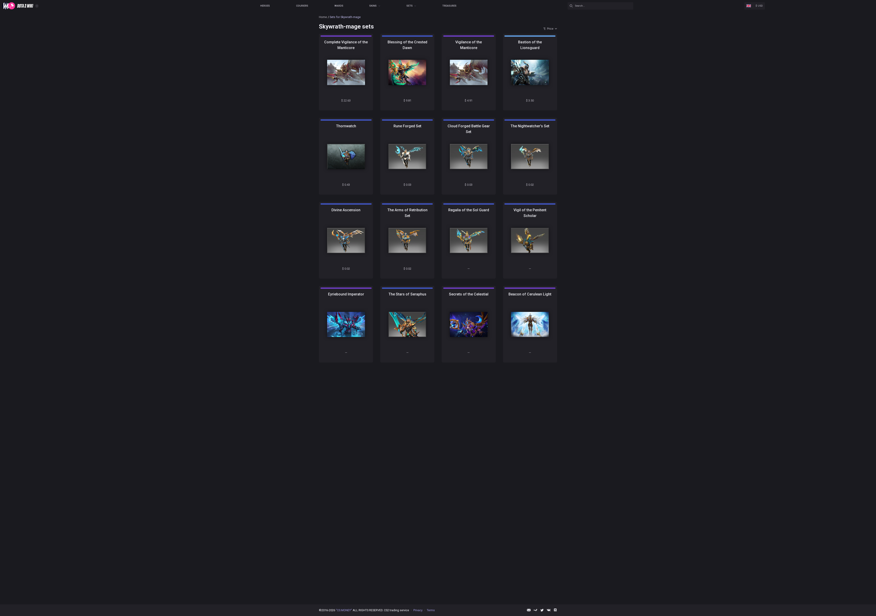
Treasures (449, 5)
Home (323, 17)
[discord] (555, 610)
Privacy (417, 610)
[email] (529, 610)
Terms (431, 610)
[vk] (548, 610)
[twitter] (542, 610)
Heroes (265, 5)
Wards (338, 5)
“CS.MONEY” (344, 610)
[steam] (535, 610)
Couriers (302, 5)
